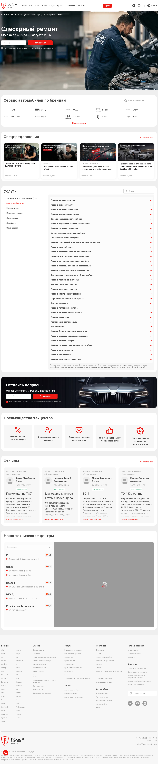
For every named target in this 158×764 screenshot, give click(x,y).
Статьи (98, 653)
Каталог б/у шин (38, 671)
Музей (107, 6)
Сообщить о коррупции (104, 678)
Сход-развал (12, 228)
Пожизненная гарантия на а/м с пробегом (44, 681)
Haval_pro (4, 714)
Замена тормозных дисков (64, 284)
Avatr (3, 653)
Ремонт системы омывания (64, 228)
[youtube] (137, 705)
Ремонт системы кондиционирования (69, 336)
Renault (19, 686)
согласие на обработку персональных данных (42, 48)
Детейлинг (11, 223)
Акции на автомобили (72, 690)
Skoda (18, 693)
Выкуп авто (68, 671)
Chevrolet (4, 675)
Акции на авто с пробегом (73, 697)
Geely (3, 703)
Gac (2, 700)
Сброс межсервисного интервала (67, 298)
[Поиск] (131, 693)
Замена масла (57, 326)
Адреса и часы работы (104, 657)
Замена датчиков (59, 303)
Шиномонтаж (12, 208)
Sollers (18, 696)
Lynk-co (19, 671)
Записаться (40, 43)
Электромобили (101, 704)
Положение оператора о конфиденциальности (136, 677)
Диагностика (12, 218)
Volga (18, 703)
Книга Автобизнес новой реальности (109, 671)
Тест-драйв (68, 675)
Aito (2, 650)
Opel (18, 678)
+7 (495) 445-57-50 (148, 738)
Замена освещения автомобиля (66, 219)
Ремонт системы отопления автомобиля (71, 266)
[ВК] (130, 705)
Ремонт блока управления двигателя (69, 331)
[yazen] (144, 705)
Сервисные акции (39, 650)
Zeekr (18, 718)
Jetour (18, 650)
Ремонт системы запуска (63, 341)
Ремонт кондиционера (62, 350)
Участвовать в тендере (104, 682)
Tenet (18, 700)
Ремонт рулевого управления (65, 214)
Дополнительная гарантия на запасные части (47, 676)
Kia (17, 657)
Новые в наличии (102, 693)
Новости (99, 668)
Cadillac (4, 664)
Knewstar (19, 661)
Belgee (3, 661)
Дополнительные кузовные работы (68, 233)
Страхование (69, 664)
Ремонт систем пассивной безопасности (71, 252)
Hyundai (4, 718)
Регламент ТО (38, 689)
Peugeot (19, 682)
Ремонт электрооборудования (66, 294)
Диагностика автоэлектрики (65, 238)
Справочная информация (137, 668)
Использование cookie (136, 685)
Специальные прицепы (72, 653)
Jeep (3, 721)
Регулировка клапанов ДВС (64, 322)
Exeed (3, 689)
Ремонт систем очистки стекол (66, 312)
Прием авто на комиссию (73, 668)
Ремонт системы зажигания (64, 209)
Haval (3, 711)
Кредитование (69, 661)
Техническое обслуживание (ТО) (21, 198)
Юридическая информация (137, 672)
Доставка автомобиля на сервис (44, 657)
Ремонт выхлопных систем (64, 289)
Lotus (18, 668)
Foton (3, 696)
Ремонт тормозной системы (65, 280)
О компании (100, 650)
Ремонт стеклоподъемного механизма (70, 270)
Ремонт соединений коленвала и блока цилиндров (75, 242)
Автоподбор (68, 657)
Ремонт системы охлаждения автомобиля (71, 345)
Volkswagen (20, 707)
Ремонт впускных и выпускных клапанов (70, 223)
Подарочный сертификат (73, 650)
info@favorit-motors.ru (147, 744)
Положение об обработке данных (139, 681)
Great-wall (4, 707)
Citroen (3, 678)
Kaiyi (18, 653)
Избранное (131, 657)
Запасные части (39, 686)
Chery (3, 671)
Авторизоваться (133, 650)
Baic (2, 657)
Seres (18, 689)
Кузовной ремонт (14, 213)
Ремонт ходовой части (62, 205)
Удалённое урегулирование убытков (77, 678)
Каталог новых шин (40, 668)
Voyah (18, 714)
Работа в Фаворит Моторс (105, 661)
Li (17, 664)
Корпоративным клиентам (42, 693)
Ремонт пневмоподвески (63, 200)
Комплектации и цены (104, 701)
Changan (4, 668)
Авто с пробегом (102, 697)
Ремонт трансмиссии (61, 355)
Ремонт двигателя (60, 317)
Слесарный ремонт (15, 203)
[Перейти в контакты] (133, 5)
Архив (98, 708)
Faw (2, 693)
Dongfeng (4, 682)
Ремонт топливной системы (64, 308)
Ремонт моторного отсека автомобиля (70, 261)
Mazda (18, 675)
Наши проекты (101, 675)
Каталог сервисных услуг (42, 661)
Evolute (3, 686)
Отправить (45, 396)
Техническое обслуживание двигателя (70, 256)
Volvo (18, 711)
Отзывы (99, 664)
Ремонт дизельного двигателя (66, 359)
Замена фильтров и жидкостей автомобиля (72, 275)
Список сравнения (134, 653)
